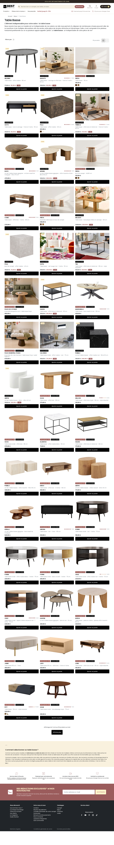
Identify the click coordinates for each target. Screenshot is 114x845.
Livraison (36, 808)
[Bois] (78, 85)
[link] (57, 1)
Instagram (93, 815)
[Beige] (43, 131)
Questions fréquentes (40, 819)
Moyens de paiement (40, 810)
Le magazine (14, 815)
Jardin (59, 813)
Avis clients (13, 813)
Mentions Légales (15, 829)
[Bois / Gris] (5, 714)
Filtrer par (8, 39)
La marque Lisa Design (17, 810)
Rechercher (79, 6)
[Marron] (76, 85)
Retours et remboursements (42, 815)
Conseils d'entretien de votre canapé (45, 811)
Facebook (82, 815)
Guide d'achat (14, 817)
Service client (85, 805)
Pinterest (89, 815)
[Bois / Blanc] (8, 714)
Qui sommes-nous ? (16, 808)
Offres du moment (15, 811)
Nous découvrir (15, 805)
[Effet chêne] (43, 224)
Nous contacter (38, 817)
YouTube (85, 815)
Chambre (60, 811)
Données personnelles (63, 829)
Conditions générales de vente (43, 829)
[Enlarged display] (107, 40)
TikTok (96, 815)
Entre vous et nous (40, 805)
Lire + (6, 763)
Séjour (59, 810)
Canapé (59, 808)
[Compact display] (103, 40)
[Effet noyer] (41, 224)
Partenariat (37, 813)
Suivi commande (39, 820)
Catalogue (60, 805)
